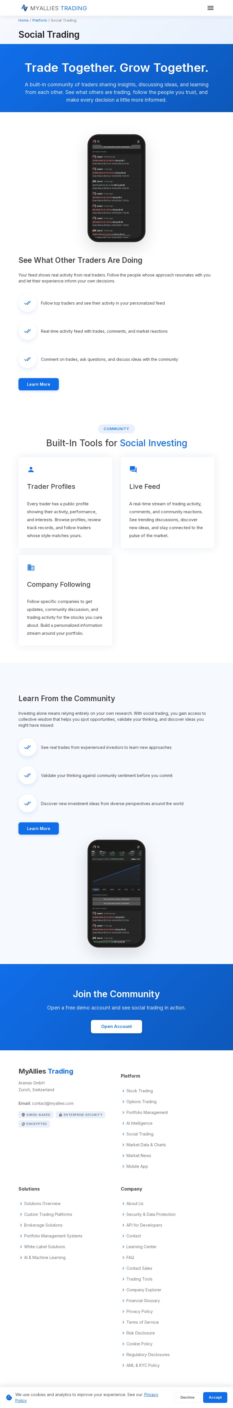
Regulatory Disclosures (148, 1355)
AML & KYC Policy (143, 1365)
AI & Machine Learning (45, 1258)
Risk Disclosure (140, 1333)
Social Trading (139, 1134)
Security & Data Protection (151, 1214)
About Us (134, 1204)
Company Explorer (143, 1290)
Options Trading (141, 1102)
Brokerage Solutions (43, 1225)
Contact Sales (139, 1268)
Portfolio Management (147, 1112)
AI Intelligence (139, 1123)
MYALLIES (58, 8)
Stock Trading (139, 1091)
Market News (138, 1156)
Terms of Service (142, 1322)
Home (23, 20)
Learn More (38, 384)
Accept (215, 1397)
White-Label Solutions (44, 1247)
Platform (39, 20)
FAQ (130, 1258)
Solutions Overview (42, 1204)
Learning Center (141, 1247)
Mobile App (137, 1166)
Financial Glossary (143, 1301)
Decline (187, 1397)
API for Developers (144, 1225)
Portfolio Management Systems (53, 1236)
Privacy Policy (139, 1311)
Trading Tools (139, 1279)
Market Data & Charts (146, 1145)
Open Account (116, 1026)
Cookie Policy (139, 1344)
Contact (133, 1236)
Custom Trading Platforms (48, 1214)
